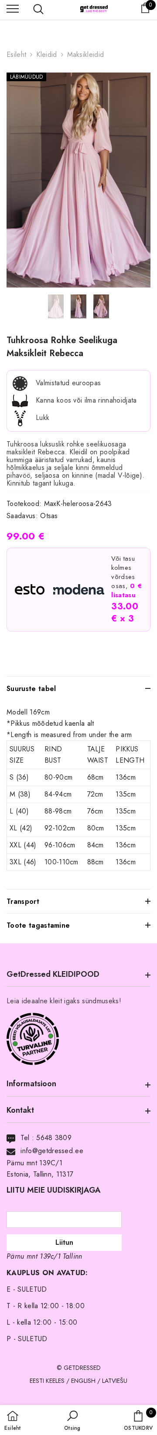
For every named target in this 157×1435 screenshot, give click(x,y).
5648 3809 (54, 1138)
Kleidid (46, 55)
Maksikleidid (85, 55)
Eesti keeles (47, 1380)
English (83, 1380)
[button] (72, 1421)
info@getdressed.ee (51, 1151)
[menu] (13, 8)
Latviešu (114, 1380)
